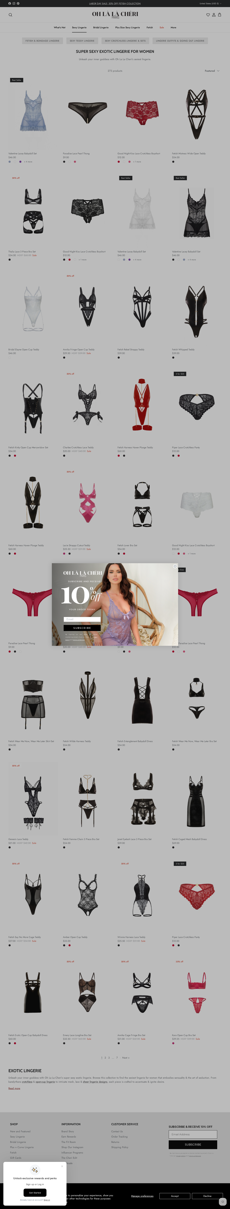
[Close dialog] (175, 566)
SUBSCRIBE (82, 627)
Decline (207, 1196)
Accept (175, 1196)
